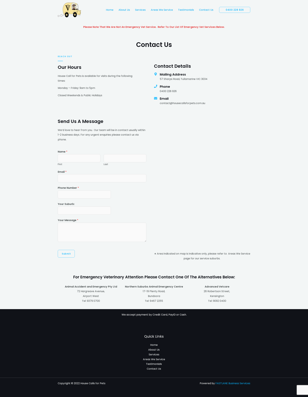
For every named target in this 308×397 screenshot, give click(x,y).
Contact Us (206, 10)
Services (140, 10)
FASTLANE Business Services (232, 383)
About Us (124, 10)
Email (62, 172)
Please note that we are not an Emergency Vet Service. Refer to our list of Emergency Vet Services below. (154, 27)
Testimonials (186, 10)
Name (62, 152)
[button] (234, 10)
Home (109, 10)
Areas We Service (162, 10)
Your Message (68, 220)
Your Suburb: (66, 204)
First (60, 164)
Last (106, 164)
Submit (66, 253)
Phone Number (68, 188)
